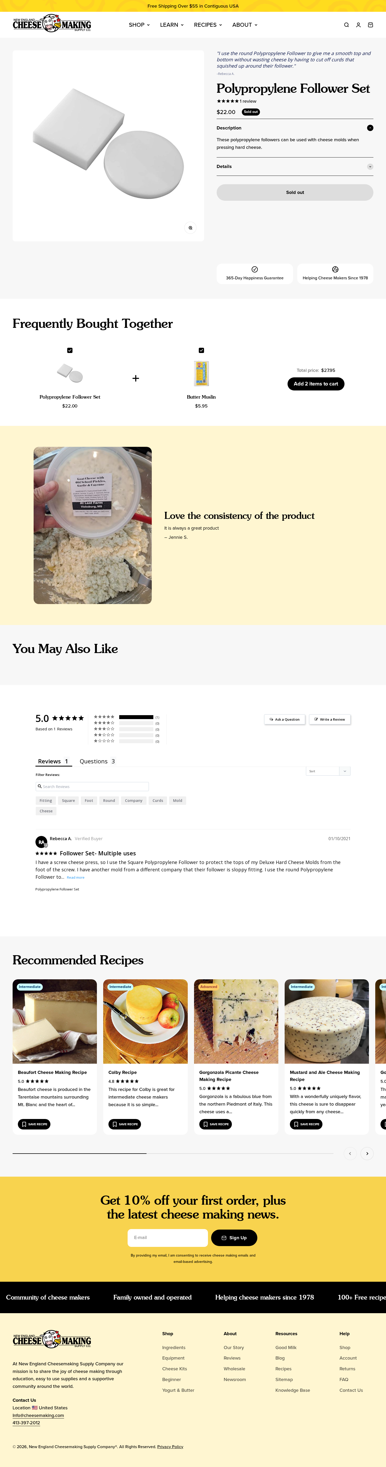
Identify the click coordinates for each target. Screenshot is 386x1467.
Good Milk (285, 1347)
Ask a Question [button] (287, 719)
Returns (347, 1368)
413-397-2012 (26, 1422)
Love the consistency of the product (239, 515)
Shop (136, 24)
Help (345, 1333)
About (242, 24)
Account (348, 1358)
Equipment (173, 1358)
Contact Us (351, 1390)
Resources (286, 1333)
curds (158, 800)
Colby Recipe (122, 1072)
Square (68, 800)
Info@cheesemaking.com (38, 1415)
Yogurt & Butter (178, 1390)
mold (177, 800)
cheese (46, 810)
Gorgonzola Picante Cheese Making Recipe (229, 1076)
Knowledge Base (292, 1390)
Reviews (232, 1358)
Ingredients (173, 1347)
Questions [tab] (94, 761)
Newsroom (235, 1379)
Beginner (171, 1379)
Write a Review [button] (332, 719)
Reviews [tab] (49, 761)
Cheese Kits (174, 1368)
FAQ (344, 1379)
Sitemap (284, 1379)
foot (89, 800)
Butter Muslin (201, 397)
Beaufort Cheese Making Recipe (52, 1072)
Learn (169, 24)
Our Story (234, 1347)
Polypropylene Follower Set (70, 397)
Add (316, 384)
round (109, 800)
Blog (280, 1358)
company (134, 800)
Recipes (205, 24)
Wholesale (234, 1368)
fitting (46, 800)
